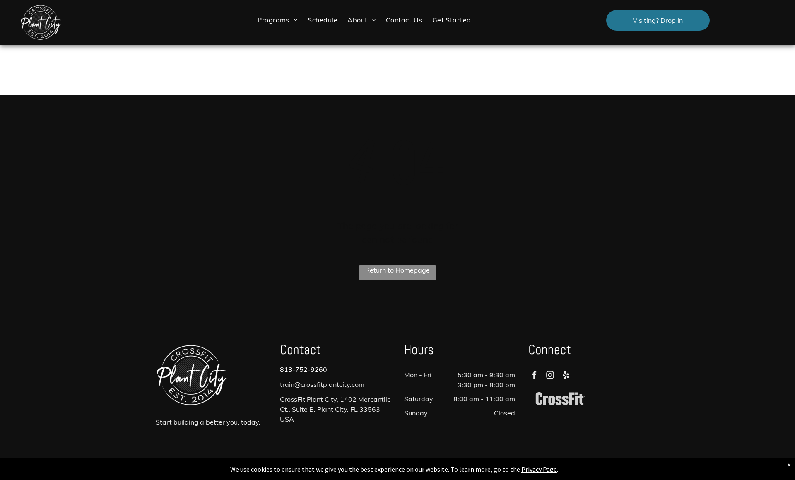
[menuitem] (278, 20)
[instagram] (550, 376)
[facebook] (534, 376)
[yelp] (566, 376)
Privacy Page (539, 469)
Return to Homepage (397, 270)
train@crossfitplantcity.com (322, 384)
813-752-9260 (303, 369)
